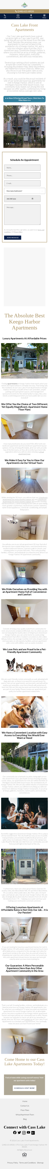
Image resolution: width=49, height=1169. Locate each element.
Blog (25, 1119)
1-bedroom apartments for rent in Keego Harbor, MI (25, 498)
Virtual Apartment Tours (25, 1114)
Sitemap (40, 1163)
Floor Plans (25, 1110)
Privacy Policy (18, 232)
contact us (28, 1019)
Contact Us (24, 1106)
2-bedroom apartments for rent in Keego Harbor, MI (24, 500)
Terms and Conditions (27, 1163)
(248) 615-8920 (25, 11)
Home (24, 1101)
